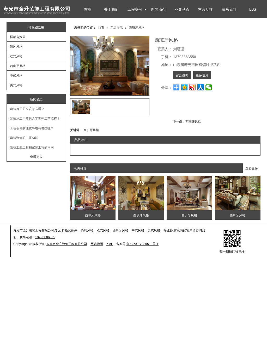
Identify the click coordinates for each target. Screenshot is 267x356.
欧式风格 (16, 56)
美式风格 (16, 85)
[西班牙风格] (93, 193)
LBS (252, 9)
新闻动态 (158, 9)
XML (109, 243)
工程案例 (135, 9)
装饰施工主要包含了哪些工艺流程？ (35, 118)
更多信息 (202, 75)
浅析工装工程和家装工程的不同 (32, 147)
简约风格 (16, 46)
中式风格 (16, 75)
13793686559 (45, 237)
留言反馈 (205, 9)
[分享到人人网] (200, 87)
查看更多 (251, 168)
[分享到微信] (208, 87)
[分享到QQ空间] (184, 87)
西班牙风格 (136, 27)
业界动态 (182, 9)
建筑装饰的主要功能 (24, 137)
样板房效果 (18, 36)
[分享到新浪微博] (192, 87)
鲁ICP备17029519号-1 (142, 243)
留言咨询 (182, 75)
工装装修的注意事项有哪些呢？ (32, 128)
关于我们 (111, 9)
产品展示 (116, 27)
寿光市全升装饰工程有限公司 (66, 243)
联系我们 (229, 9)
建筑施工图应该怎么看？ (27, 108)
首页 (87, 9)
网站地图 (96, 243)
